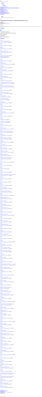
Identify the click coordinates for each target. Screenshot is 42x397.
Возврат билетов (4, 5)
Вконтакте (1, 393)
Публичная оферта (2, 391)
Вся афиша (1, 7)
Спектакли (4, 7)
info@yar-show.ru (10, 392)
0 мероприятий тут (7, 23)
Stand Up (11, 7)
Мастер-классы (17, 7)
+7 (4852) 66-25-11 (2, 392)
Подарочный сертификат (5, 390)
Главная (2, 16)
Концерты (6, 7)
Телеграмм (4, 393)
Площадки (2, 3)
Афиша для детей (14, 7)
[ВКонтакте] (0, 30)
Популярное (2, 38)
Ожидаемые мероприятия (4, 56)
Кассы (3, 4)
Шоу (9, 7)
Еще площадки (1, 14)
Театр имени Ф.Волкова (2, 23)
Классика (8, 7)
